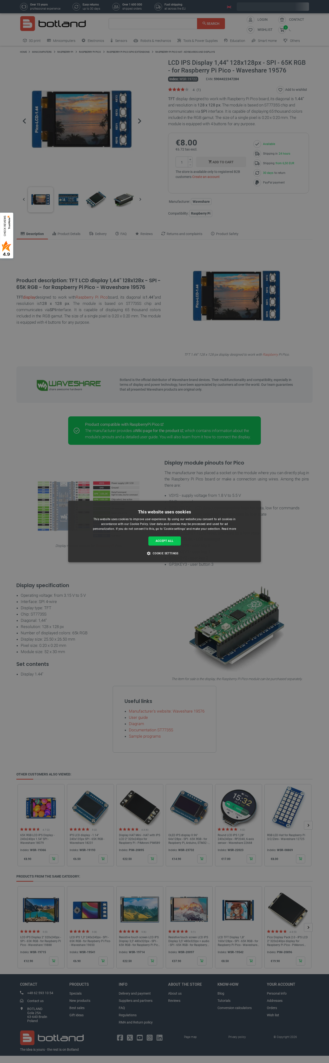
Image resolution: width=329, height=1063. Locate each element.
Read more (229, 529)
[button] (164, 553)
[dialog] (164, 531)
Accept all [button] (165, 541)
